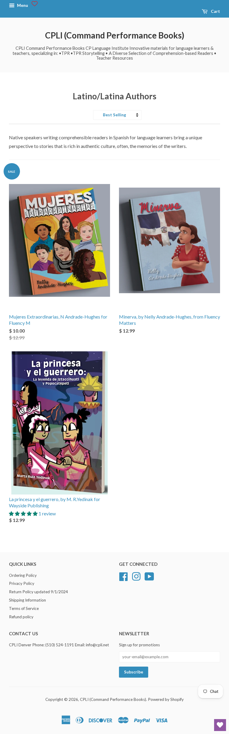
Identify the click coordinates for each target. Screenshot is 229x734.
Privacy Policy (21, 583)
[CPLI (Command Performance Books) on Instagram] (136, 575)
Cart (215, 11)
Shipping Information (27, 600)
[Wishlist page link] (35, 4)
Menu (22, 5)
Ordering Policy (23, 575)
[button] (23, 513)
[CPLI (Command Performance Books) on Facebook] (123, 575)
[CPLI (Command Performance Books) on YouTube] (149, 575)
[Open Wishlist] (220, 725)
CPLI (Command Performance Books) (114, 35)
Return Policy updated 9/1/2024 (38, 591)
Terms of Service (24, 608)
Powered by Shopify (166, 699)
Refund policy (21, 616)
